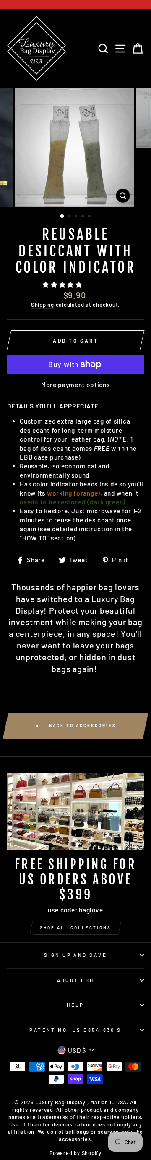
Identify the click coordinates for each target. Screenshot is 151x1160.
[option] (75, 147)
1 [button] (62, 216)
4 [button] (83, 217)
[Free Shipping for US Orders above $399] (75, 811)
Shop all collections (75, 927)
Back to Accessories (81, 725)
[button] (63, 284)
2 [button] (70, 217)
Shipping (42, 304)
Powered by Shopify (75, 1153)
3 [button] (77, 217)
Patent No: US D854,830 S (75, 1030)
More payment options (75, 384)
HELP (75, 1005)
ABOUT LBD (75, 980)
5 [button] (90, 217)
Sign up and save (75, 955)
